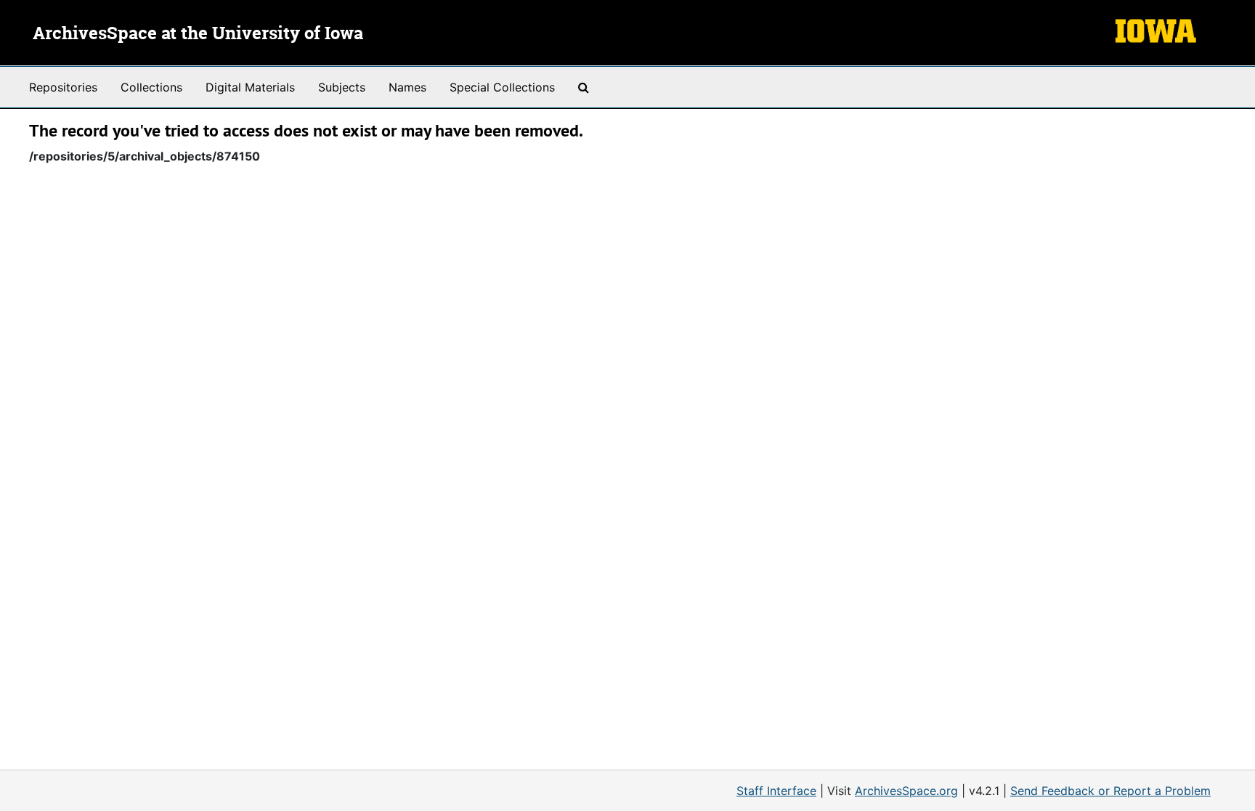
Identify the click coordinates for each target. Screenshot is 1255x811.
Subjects (341, 87)
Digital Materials (250, 87)
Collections (151, 87)
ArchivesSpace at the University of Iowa (198, 34)
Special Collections (502, 87)
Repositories (63, 87)
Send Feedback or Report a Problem (1110, 790)
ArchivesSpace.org (906, 790)
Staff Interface (776, 790)
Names (407, 87)
